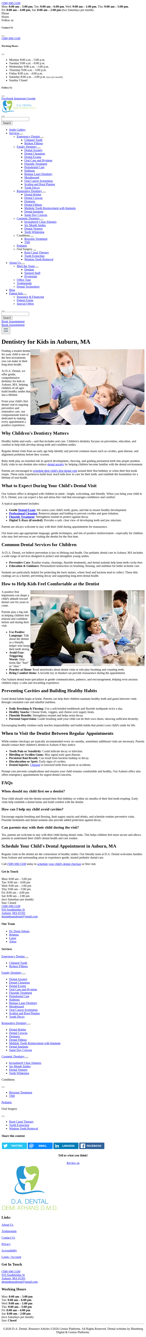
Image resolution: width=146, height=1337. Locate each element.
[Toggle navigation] (6, 330)
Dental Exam (26, 510)
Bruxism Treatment (35, 238)
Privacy (6, 1244)
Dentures (29, 201)
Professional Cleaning (23, 513)
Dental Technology (28, 286)
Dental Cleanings (34, 153)
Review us (73, 1163)
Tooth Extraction (34, 256)
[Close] (3, 36)
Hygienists (30, 276)
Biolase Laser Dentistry (38, 174)
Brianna (14, 934)
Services (14, 133)
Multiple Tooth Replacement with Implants (50, 208)
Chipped (35, 764)
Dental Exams (32, 157)
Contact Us (8, 1237)
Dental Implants (33, 211)
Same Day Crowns (35, 215)
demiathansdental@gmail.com (20, 916)
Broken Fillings (33, 143)
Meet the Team (26, 266)
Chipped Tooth (33, 140)
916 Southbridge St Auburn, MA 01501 (13, 911)
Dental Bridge (32, 194)
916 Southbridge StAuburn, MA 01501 (13, 1276)
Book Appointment (13, 321)
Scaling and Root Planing (39, 184)
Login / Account (11, 1257)
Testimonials (24, 283)
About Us (15, 262)
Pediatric (22, 245)
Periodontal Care (34, 167)
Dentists (29, 269)
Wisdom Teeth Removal (38, 259)
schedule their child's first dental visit (55, 470)
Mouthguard (31, 177)
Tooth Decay (32, 187)
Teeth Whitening (34, 232)
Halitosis (29, 170)
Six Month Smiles (35, 225)
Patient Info (16, 293)
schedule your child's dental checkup (59, 864)
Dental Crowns (33, 198)
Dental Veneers (33, 228)
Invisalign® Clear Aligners (40, 221)
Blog (12, 290)
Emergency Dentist (28, 136)
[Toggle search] (3, 311)
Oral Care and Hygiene (38, 160)
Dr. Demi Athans (19, 931)
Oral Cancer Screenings (38, 180)
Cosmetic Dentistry (28, 218)
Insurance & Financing (30, 296)
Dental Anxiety (33, 150)
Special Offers (25, 303)
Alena (12, 941)
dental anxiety (55, 464)
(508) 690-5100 (11, 3)
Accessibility (9, 1250)
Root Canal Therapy (36, 252)
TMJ (27, 242)
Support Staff (32, 273)
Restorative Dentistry (30, 191)
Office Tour (24, 279)
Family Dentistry (27, 146)
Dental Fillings (33, 204)
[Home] (21, 112)
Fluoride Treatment (35, 163)
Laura (12, 938)
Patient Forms (25, 300)
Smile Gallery (17, 129)
